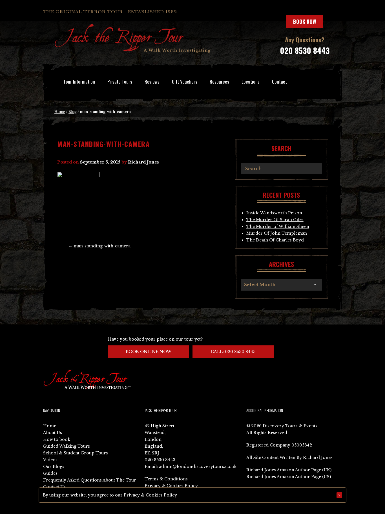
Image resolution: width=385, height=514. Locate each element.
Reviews (152, 81)
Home (59, 112)
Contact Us (54, 486)
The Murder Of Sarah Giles (275, 219)
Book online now (148, 351)
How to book (56, 439)
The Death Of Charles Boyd (275, 240)
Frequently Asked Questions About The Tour (89, 480)
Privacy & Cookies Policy (171, 485)
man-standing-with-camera (99, 246)
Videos (50, 459)
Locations (251, 81)
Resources (219, 81)
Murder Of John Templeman (276, 233)
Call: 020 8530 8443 (233, 351)
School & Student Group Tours (75, 453)
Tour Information (79, 81)
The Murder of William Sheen (277, 226)
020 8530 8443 (304, 50)
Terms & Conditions (166, 479)
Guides (50, 473)
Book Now (304, 21)
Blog (72, 112)
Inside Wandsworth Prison (274, 212)
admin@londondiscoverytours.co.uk (197, 466)
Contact (279, 81)
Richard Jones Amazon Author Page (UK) (288, 469)
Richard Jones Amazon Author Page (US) (288, 476)
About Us (52, 432)
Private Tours (119, 81)
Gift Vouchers (184, 81)
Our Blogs (53, 466)
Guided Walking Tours (66, 446)
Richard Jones (143, 162)
